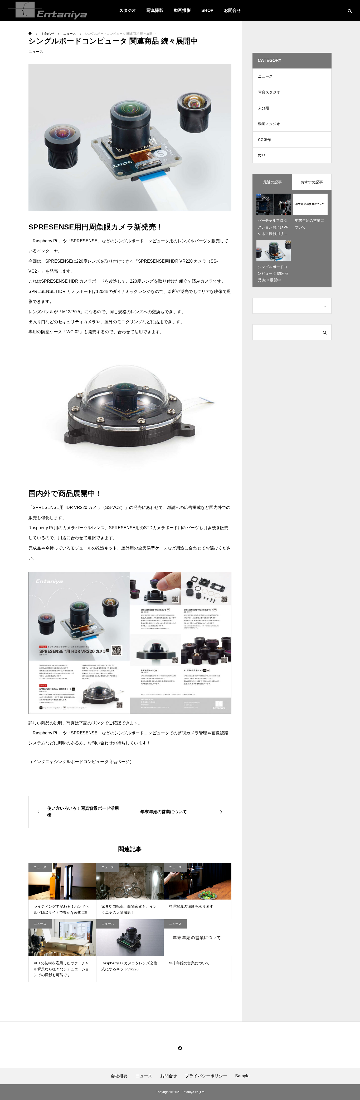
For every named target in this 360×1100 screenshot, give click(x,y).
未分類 (263, 108)
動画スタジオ (269, 124)
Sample (242, 1076)
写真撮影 (155, 10)
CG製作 (264, 140)
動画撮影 (182, 10)
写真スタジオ (269, 92)
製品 (261, 155)
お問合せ (232, 10)
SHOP (207, 10)
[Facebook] (180, 1048)
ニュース (35, 52)
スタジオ (127, 10)
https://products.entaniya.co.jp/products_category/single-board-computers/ (97, 780)
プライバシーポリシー (206, 1076)
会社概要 (119, 1076)
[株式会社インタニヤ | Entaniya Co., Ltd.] (47, 10)
